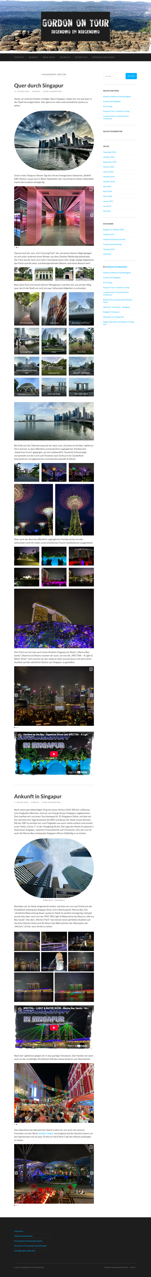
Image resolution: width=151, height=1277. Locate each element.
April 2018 (107, 191)
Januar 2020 (108, 172)
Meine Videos (49, 57)
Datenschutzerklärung (23, 1236)
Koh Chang (107, 106)
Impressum (18, 1231)
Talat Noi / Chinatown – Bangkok (116, 307)
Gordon (36, 91)
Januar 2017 (108, 201)
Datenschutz (81, 57)
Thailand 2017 (109, 234)
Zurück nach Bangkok (112, 101)
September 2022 (110, 162)
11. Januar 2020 (21, 91)
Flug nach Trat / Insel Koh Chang (116, 111)
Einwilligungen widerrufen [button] (24, 1250)
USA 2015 (107, 254)
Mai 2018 (107, 186)
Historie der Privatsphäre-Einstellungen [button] (30, 1246)
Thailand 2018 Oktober (112, 244)
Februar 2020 (108, 167)
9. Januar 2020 (21, 802)
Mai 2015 (107, 211)
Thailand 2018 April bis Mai (114, 239)
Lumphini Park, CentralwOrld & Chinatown (116, 117)
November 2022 (109, 152)
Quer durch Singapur (38, 85)
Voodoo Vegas (46, 1133)
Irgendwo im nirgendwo (116, 267)
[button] (16, 215)
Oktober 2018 (109, 181)
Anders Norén (121, 1267)
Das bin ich (65, 57)
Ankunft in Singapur (38, 796)
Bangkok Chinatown (111, 312)
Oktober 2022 (109, 157)
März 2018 (107, 196)
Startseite (19, 57)
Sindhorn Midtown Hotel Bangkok (117, 96)
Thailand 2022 (109, 249)
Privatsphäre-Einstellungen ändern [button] (28, 1241)
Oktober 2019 (109, 176)
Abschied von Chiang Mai (113, 317)
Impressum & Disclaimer (103, 57)
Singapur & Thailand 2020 (113, 229)
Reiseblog (33, 57)
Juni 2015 (107, 206)
